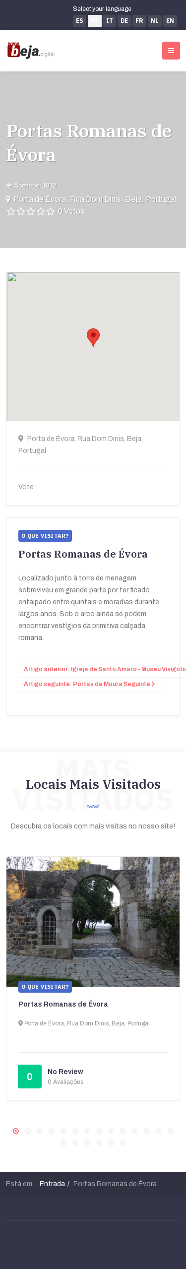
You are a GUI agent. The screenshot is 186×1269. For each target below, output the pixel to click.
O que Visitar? (45, 986)
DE (124, 20)
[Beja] (31, 51)
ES (79, 20)
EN (170, 20)
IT (109, 20)
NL (155, 20)
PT (95, 20)
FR (139, 20)
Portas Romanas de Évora (63, 1004)
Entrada (52, 1184)
